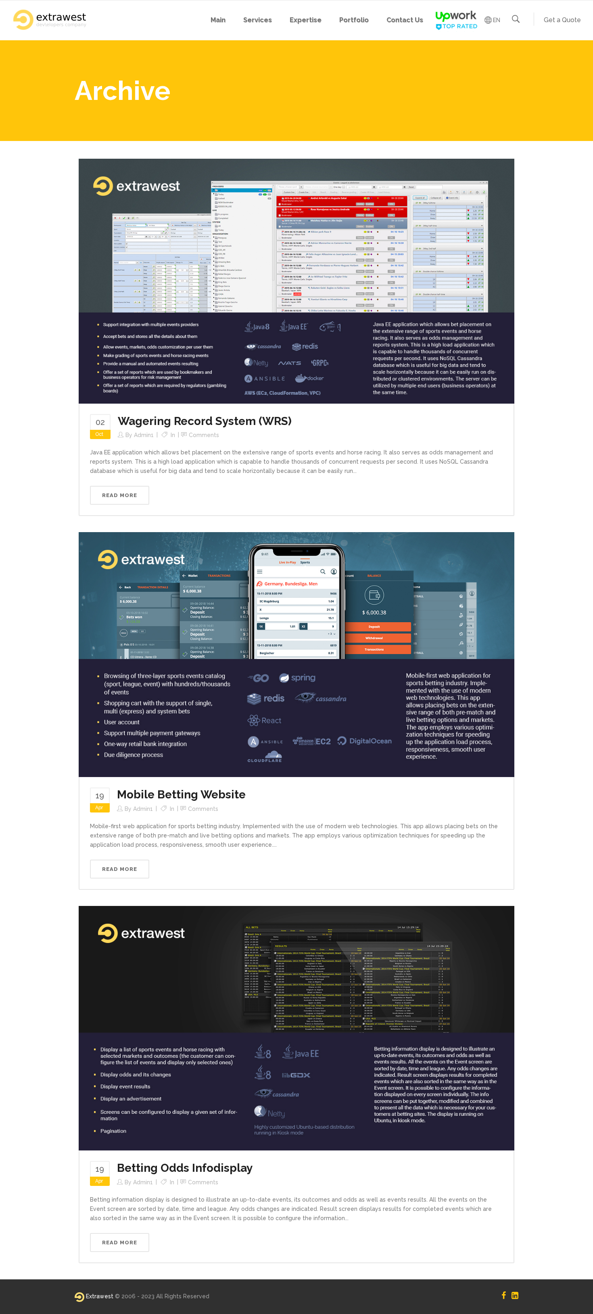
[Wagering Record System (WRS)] (296, 280)
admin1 (144, 435)
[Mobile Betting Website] (296, 654)
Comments (204, 435)
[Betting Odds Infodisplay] (296, 1027)
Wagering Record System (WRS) (205, 421)
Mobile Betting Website (181, 794)
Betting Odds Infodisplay (185, 1168)
